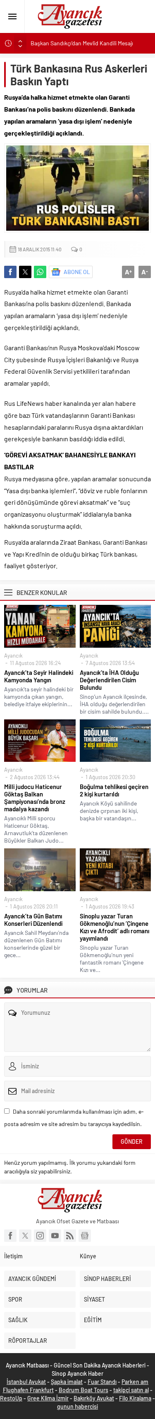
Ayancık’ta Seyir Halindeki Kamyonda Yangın (38, 676)
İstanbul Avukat (26, 1381)
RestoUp (11, 1398)
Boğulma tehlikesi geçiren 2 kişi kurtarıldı (114, 790)
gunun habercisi (77, 1406)
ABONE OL (77, 271)
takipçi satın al (131, 1389)
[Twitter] (25, 1235)
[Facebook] (10, 1235)
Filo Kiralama (135, 1398)
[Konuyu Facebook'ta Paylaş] (10, 272)
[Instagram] (40, 1235)
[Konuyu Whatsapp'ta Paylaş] (40, 272)
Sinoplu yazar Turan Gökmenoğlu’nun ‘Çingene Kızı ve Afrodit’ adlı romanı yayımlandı (114, 927)
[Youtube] (55, 1235)
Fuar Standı (102, 1381)
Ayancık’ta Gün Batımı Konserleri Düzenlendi (33, 919)
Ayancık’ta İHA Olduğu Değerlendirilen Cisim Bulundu (109, 680)
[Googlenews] (85, 1235)
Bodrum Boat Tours (83, 1389)
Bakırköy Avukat (94, 1398)
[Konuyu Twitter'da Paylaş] (25, 272)
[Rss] (70, 1235)
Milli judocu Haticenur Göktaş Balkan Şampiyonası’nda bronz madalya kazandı (34, 798)
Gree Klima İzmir (48, 1398)
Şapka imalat (67, 1381)
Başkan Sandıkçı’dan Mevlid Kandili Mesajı (82, 43)
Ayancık (13, 655)
